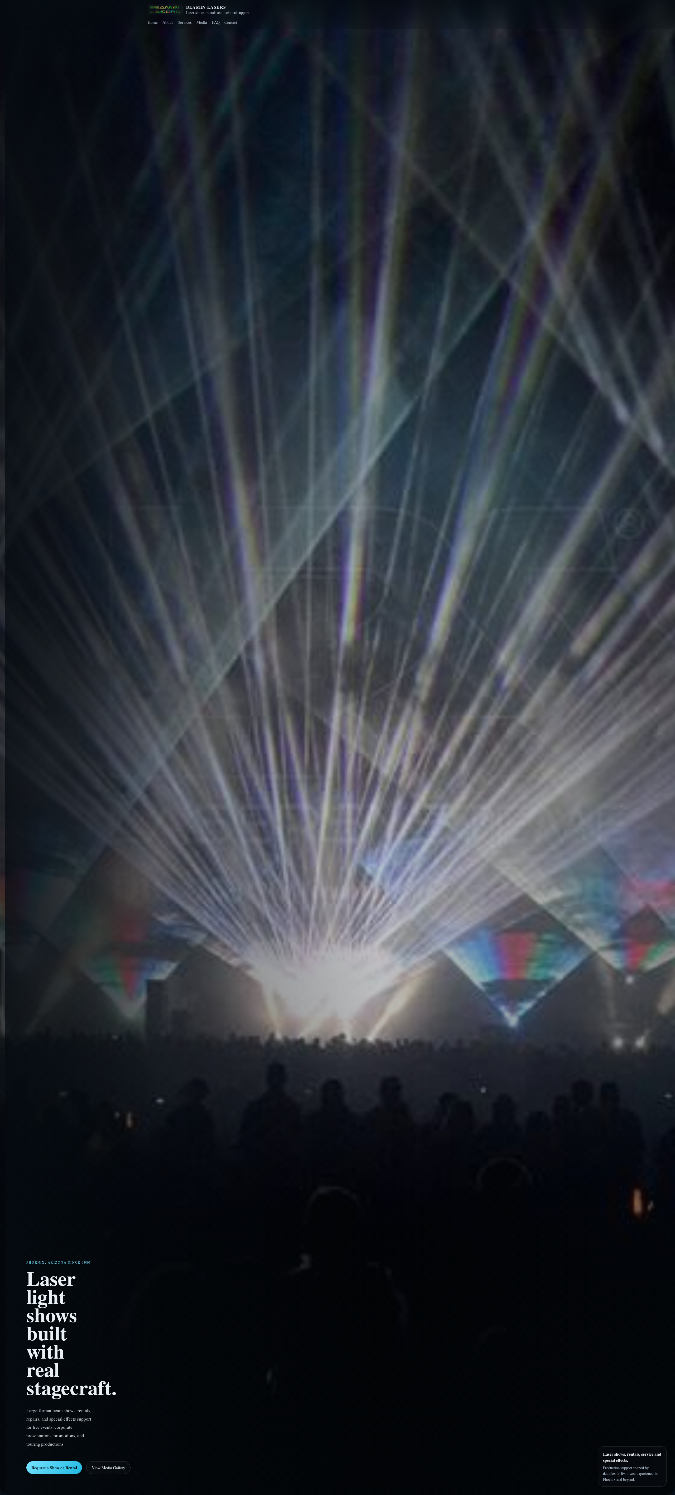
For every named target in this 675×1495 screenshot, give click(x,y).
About (167, 22)
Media (201, 22)
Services (185, 22)
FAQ (216, 22)
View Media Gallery (108, 1467)
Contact (230, 22)
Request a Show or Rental (54, 1467)
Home (153, 22)
